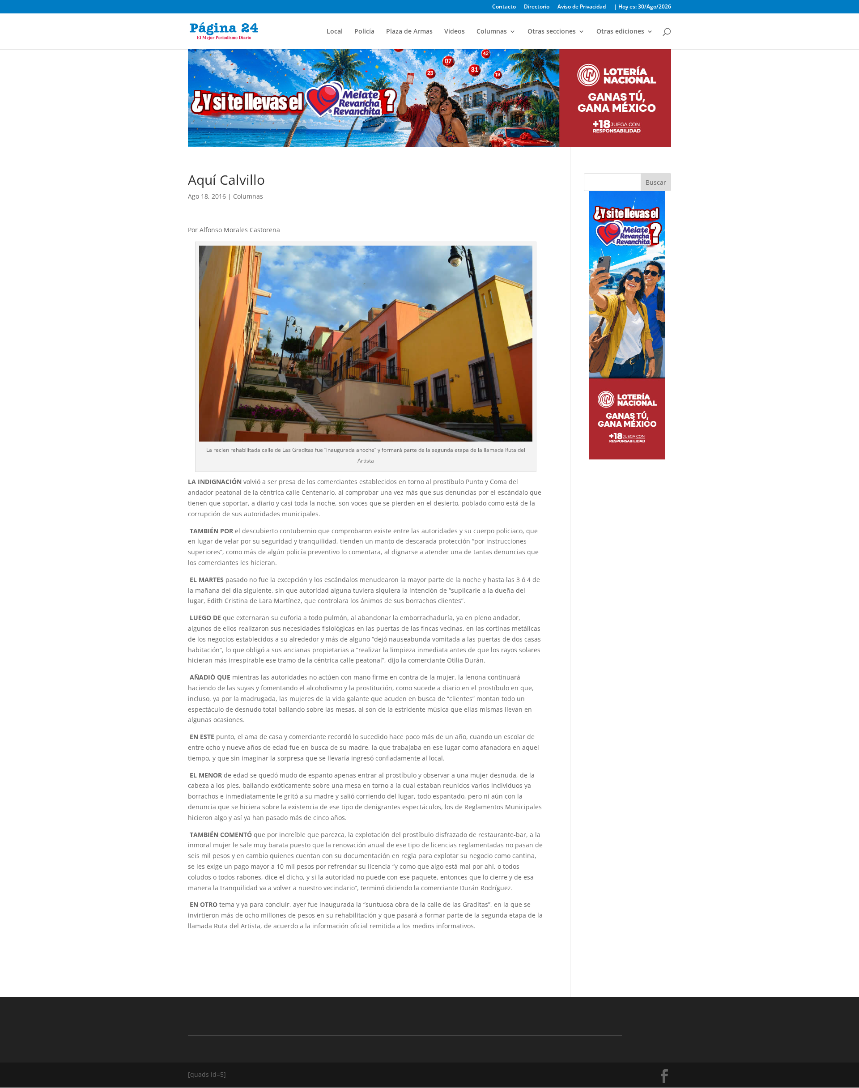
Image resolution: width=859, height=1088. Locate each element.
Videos (454, 31)
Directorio (536, 7)
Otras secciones (551, 31)
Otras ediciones (620, 31)
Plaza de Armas (409, 31)
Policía (364, 31)
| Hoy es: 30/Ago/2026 (642, 7)
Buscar (656, 182)
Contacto (504, 7)
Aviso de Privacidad (581, 7)
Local (335, 31)
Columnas (491, 31)
